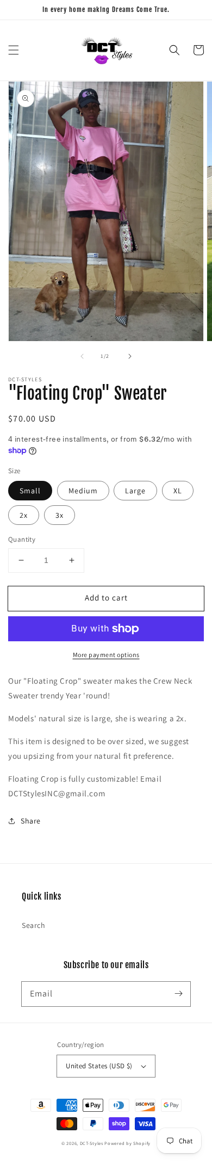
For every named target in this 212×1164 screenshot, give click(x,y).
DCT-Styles (91, 1143)
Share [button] (31, 821)
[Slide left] (82, 356)
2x (24, 515)
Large (135, 491)
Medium (83, 491)
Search (34, 925)
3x (59, 515)
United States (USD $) (99, 1065)
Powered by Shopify (127, 1143)
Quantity (21, 539)
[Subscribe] (178, 994)
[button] (14, 50)
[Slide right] (130, 356)
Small (30, 491)
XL (177, 491)
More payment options (106, 655)
